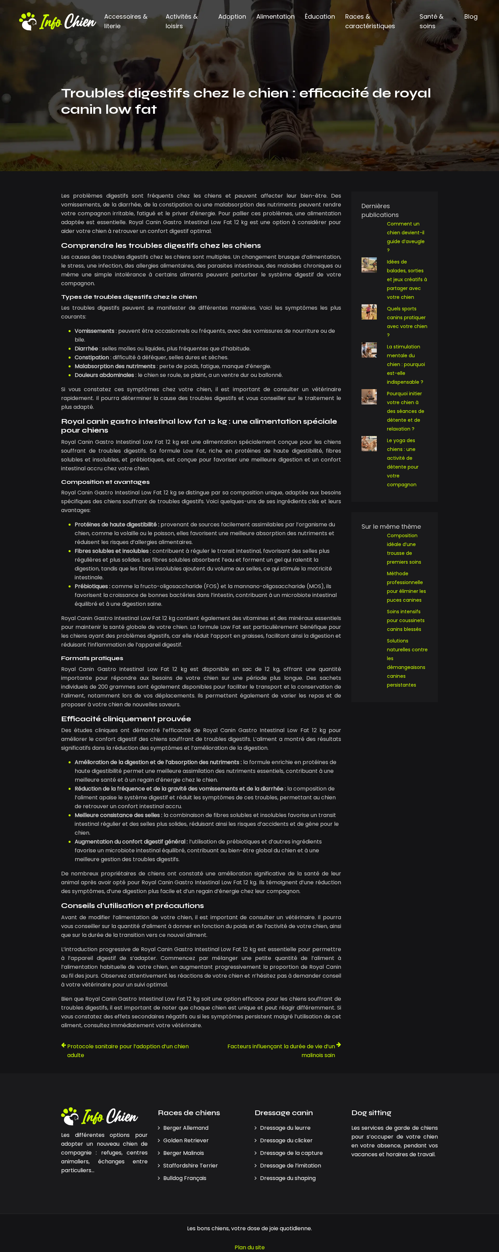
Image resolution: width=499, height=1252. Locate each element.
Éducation (320, 16)
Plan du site (250, 1247)
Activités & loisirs (182, 21)
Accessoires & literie (125, 21)
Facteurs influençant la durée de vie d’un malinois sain (281, 1050)
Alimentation (275, 16)
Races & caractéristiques (370, 21)
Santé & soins (431, 21)
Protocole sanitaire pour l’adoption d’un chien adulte (128, 1050)
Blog (471, 16)
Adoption (232, 16)
